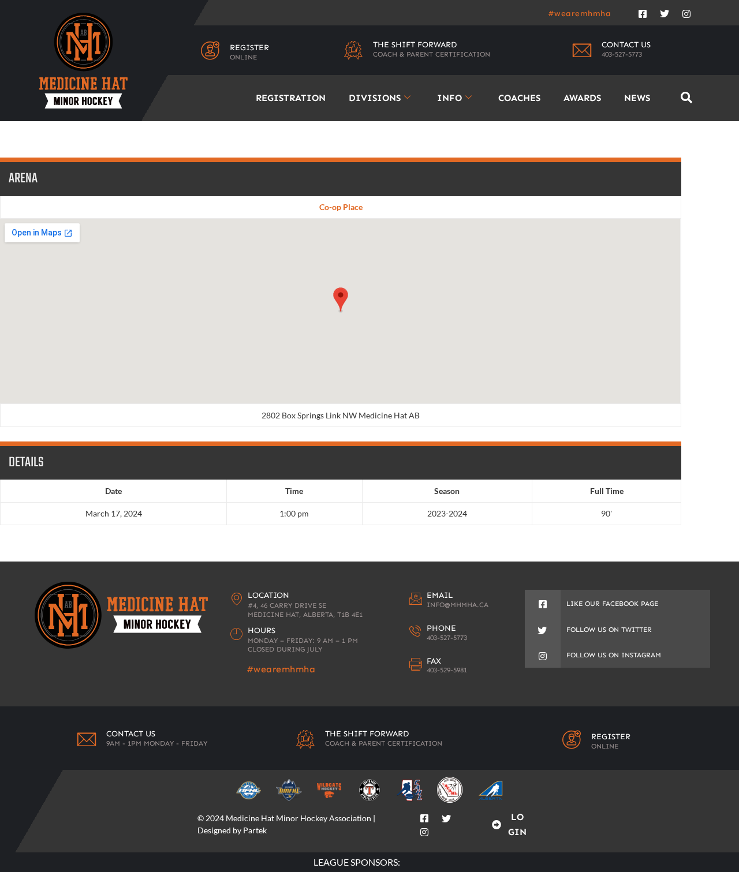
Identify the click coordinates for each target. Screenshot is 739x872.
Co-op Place (341, 207)
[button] (686, 98)
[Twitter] (664, 11)
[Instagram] (686, 11)
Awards (582, 97)
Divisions (375, 97)
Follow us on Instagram (613, 655)
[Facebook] (643, 11)
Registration (291, 97)
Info (449, 97)
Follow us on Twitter (609, 630)
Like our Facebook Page (612, 604)
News (637, 97)
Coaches (519, 97)
